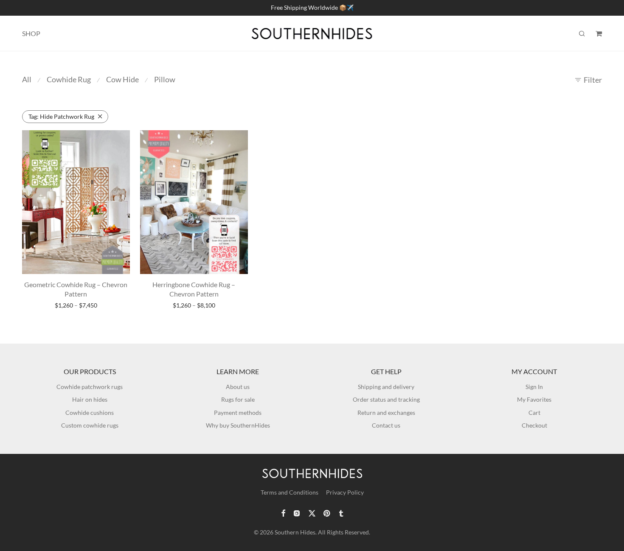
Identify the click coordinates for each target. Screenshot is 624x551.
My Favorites (534, 399)
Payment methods (237, 412)
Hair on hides (89, 399)
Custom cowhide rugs (89, 425)
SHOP (31, 33)
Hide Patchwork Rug (61, 116)
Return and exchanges (386, 412)
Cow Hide (122, 79)
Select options (75, 305)
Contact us (386, 425)
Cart (534, 412)
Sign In (534, 386)
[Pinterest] (327, 512)
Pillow (164, 79)
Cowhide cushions (89, 412)
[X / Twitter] (312, 512)
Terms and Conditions (289, 492)
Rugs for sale (238, 399)
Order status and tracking (386, 399)
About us (238, 386)
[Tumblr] (341, 512)
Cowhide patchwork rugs (89, 386)
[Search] (581, 33)
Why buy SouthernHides (238, 425)
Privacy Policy (345, 492)
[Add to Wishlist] (119, 140)
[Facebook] (283, 512)
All (26, 79)
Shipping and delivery (386, 386)
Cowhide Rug (69, 79)
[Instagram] (297, 512)
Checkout (534, 425)
